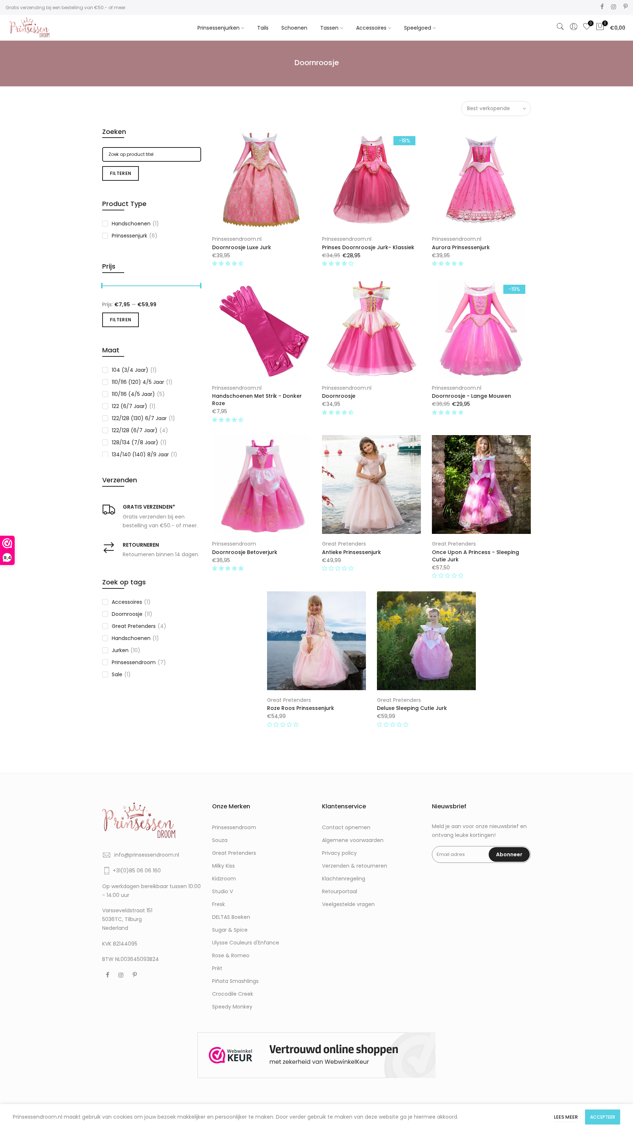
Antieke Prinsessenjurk (351, 552)
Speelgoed (417, 27)
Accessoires (371, 27)
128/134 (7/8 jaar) (139, 442)
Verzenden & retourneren (354, 865)
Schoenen (294, 27)
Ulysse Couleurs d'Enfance (245, 942)
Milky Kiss (223, 865)
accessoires (131, 602)
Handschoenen (135, 223)
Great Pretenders (344, 543)
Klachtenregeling (343, 878)
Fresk (218, 904)
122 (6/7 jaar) (134, 406)
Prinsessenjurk (135, 235)
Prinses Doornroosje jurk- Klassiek (368, 247)
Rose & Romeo (230, 955)
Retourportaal (339, 891)
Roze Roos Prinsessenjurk (300, 708)
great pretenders (139, 626)
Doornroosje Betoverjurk (244, 552)
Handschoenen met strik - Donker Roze (257, 399)
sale (121, 674)
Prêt (217, 968)
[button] (228, 263)
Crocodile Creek (232, 994)
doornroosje (132, 614)
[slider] (102, 286)
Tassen (329, 27)
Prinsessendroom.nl (237, 239)
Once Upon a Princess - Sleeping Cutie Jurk (475, 556)
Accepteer (602, 1117)
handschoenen (135, 638)
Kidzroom (224, 878)
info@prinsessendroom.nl (146, 854)
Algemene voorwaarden (353, 840)
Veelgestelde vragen (348, 904)
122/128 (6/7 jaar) (140, 430)
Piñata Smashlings (235, 981)
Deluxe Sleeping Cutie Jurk (412, 708)
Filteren (120, 173)
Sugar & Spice (230, 929)
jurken (126, 650)
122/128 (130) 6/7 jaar (143, 418)
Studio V (222, 891)
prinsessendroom (139, 662)
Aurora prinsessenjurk (461, 247)
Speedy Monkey (232, 1006)
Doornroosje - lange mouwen (471, 396)
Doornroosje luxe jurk (241, 247)
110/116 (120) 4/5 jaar (142, 382)
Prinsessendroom (234, 543)
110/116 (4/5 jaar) (138, 394)
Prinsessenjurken (218, 27)
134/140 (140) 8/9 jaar (144, 454)
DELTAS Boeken (231, 917)
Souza (219, 840)
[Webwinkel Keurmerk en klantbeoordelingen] (316, 1055)
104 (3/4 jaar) (134, 370)
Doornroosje (338, 396)
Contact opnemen (346, 827)
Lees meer (566, 1117)
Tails (263, 27)
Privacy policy (339, 853)
